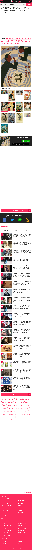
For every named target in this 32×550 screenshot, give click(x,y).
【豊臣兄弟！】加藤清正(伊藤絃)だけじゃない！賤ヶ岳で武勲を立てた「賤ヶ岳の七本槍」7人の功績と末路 (22, 251)
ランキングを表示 (15, 394)
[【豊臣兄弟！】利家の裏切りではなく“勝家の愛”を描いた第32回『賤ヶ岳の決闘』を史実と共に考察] (6, 332)
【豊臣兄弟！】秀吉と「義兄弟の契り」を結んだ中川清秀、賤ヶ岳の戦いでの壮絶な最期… (21, 355)
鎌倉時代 (6, 417)
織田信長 (20, 408)
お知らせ (4, 523)
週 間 (16, 230)
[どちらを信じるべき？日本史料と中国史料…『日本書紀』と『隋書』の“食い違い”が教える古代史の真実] (6, 269)
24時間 (6, 230)
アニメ (4, 402)
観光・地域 (5, 510)
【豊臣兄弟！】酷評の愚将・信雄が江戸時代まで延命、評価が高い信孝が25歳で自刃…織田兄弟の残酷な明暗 (21, 299)
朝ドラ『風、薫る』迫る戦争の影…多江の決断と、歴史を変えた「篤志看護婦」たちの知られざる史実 (22, 243)
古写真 (4, 515)
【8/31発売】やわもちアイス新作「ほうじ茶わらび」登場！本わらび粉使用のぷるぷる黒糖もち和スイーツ (22, 347)
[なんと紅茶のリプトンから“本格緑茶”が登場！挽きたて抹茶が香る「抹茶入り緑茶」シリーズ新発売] (6, 364)
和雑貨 (19, 505)
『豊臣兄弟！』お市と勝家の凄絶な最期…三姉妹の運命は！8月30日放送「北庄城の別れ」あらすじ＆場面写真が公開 (22, 387)
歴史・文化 (20, 512)
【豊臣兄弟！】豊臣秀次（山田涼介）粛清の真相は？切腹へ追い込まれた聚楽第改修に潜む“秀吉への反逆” (22, 323)
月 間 (26, 230)
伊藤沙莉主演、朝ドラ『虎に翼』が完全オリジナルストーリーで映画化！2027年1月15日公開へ (22, 291)
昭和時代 (13, 417)
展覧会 (28, 414)
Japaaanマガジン (22, 521)
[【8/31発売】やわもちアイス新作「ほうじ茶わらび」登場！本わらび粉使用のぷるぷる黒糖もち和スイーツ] (6, 348)
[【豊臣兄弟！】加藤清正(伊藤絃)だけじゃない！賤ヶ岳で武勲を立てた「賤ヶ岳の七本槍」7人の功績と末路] (6, 253)
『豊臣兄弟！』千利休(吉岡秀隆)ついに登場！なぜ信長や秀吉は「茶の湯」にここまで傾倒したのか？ (22, 339)
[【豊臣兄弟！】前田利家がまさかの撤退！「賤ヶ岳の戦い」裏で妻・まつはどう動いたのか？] (6, 316)
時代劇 (27, 405)
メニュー (1, 1)
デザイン (20, 411)
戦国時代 (12, 399)
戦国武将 (11, 402)
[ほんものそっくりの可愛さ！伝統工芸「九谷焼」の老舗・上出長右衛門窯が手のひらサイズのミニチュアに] (6, 380)
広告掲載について (6, 526)
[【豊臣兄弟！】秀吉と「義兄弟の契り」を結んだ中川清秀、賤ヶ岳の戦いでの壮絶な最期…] (6, 356)
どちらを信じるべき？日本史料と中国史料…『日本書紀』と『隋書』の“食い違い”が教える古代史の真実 (21, 267)
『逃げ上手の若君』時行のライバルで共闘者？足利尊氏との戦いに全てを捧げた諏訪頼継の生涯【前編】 (21, 259)
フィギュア (21, 414)
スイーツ (28, 402)
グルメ (4, 508)
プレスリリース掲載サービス (15, 210)
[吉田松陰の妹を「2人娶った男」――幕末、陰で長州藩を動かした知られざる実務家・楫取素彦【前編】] (6, 372)
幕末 (17, 405)
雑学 (5, 405)
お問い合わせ (21, 526)
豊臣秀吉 (13, 414)
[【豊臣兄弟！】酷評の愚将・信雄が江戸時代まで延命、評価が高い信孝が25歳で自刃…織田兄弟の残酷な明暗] (6, 301)
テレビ (5, 408)
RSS (27, 220)
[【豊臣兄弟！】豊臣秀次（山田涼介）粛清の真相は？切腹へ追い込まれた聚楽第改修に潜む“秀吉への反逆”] (6, 324)
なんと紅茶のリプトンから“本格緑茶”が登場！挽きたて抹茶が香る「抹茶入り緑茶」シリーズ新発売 (22, 363)
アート (4, 501)
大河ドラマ (20, 399)
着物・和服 (20, 503)
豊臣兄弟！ (5, 414)
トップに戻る (28, 492)
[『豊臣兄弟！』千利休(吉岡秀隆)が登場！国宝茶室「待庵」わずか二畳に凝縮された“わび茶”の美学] (6, 285)
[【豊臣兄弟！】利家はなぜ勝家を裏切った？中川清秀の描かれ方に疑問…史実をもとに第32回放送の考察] (6, 277)
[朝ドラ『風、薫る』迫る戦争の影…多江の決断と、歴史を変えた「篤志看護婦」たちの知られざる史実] (6, 245)
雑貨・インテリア (6, 505)
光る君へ (20, 417)
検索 (30, 1)
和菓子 (19, 508)
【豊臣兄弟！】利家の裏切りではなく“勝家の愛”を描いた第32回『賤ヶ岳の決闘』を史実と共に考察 (21, 331)
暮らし (4, 512)
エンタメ (20, 510)
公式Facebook (4, 220)
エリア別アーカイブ (7, 530)
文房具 (26, 411)
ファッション (5, 503)
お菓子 (10, 405)
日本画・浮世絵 (21, 501)
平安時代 (28, 399)
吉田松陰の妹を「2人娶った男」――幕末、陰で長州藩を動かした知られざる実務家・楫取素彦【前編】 (22, 371)
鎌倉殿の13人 (16, 420)
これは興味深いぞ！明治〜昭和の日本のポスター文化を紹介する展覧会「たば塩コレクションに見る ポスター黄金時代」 (16, 41)
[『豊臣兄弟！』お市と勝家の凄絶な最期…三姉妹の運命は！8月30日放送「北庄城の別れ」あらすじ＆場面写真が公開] (6, 388)
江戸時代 (5, 399)
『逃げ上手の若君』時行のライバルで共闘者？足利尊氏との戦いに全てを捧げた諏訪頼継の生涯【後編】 (21, 307)
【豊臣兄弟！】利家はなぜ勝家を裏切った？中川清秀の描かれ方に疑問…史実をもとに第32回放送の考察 (21, 275)
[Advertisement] (12, 25)
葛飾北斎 (27, 417)
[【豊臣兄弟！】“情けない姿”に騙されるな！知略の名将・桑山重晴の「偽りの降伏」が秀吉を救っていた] (6, 237)
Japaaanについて (22, 523)
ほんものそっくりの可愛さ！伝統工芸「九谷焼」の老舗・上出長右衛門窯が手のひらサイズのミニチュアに (21, 379)
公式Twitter (12, 220)
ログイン (24, 4)
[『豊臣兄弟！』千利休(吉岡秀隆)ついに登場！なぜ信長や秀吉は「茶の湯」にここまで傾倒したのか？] (6, 340)
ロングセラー (19, 402)
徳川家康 (7, 411)
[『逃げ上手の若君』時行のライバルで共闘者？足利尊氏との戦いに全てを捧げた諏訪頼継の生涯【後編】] (6, 308)
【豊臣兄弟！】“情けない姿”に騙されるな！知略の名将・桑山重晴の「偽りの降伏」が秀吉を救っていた (22, 235)
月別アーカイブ (21, 530)
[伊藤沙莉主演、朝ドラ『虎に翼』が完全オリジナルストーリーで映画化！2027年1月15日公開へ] (6, 293)
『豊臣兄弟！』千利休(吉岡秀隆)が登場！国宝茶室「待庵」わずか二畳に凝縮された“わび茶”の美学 (22, 283)
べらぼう (12, 408)
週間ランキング (21, 533)
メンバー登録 (29, 4)
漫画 (22, 405)
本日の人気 (5, 533)
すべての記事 (5, 498)
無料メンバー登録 (22, 528)
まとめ (19, 498)
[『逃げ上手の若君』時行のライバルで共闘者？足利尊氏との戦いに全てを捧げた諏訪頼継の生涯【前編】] (6, 261)
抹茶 (13, 411)
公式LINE (20, 220)
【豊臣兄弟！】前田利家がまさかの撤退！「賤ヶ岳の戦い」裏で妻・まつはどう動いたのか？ (21, 315)
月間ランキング (6, 535)
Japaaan (16, 1)
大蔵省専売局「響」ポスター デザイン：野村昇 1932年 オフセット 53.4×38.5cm (15, 10)
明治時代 (27, 408)
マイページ (5, 528)
